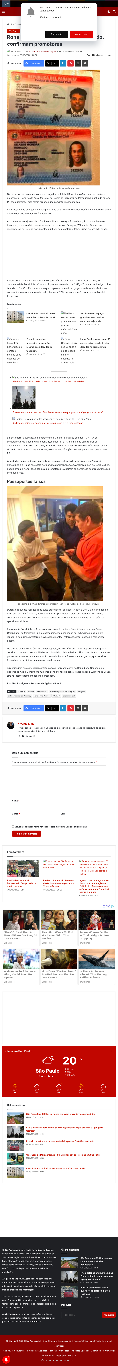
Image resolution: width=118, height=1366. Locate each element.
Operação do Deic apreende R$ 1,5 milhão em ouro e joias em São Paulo (63, 1154)
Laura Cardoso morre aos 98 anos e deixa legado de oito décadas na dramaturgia (95, 343)
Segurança (19, 1350)
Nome (15, 801)
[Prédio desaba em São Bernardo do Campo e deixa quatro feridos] (23, 868)
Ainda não (56, 34)
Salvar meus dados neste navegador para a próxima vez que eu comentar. (51, 827)
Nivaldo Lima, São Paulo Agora (42, 51)
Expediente (60, 1355)
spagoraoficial (69, 696)
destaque (21, 692)
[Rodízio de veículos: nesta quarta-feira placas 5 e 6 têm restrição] (15, 1145)
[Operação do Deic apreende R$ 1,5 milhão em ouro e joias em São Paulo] (15, 1159)
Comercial (110, 1350)
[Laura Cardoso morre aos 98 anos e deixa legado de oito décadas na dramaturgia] (69, 351)
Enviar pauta (48, 1355)
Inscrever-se (81, 34)
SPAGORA (56, 696)
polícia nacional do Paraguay (19, 696)
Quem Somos (97, 1350)
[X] (27, 736)
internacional (42, 692)
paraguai (81, 692)
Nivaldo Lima (26, 723)
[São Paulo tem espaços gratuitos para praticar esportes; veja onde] (69, 323)
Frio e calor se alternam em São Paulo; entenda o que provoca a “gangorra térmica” (57, 412)
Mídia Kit (72, 1355)
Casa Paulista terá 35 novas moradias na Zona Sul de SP (55, 1168)
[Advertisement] (59, 256)
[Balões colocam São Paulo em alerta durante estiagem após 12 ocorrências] (59, 868)
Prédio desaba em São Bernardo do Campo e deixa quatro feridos (21, 883)
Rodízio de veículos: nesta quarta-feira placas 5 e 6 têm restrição (47, 423)
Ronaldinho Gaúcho (42, 696)
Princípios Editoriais (80, 1350)
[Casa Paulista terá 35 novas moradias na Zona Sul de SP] (15, 317)
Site (63, 814)
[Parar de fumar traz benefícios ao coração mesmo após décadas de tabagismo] (15, 351)
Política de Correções (59, 1350)
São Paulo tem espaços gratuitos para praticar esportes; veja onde (92, 317)
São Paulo (21, 24)
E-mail (16, 814)
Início (11, 24)
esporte (31, 692)
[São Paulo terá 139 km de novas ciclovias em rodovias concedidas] (15, 1118)
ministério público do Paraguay (62, 692)
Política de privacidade (36, 1350)
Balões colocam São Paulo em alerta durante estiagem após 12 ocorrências (58, 883)
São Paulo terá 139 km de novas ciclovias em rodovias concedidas (48, 381)
